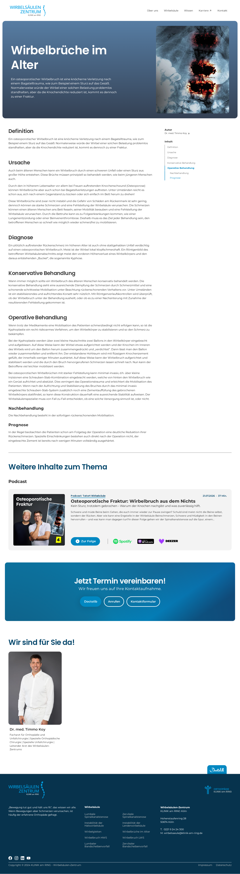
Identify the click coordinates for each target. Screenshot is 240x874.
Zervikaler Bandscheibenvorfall (135, 845)
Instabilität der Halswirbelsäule (94, 824)
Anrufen (114, 601)
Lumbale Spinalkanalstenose (96, 815)
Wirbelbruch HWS (96, 837)
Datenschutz (224, 865)
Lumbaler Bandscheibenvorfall (97, 845)
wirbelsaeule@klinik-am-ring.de (183, 833)
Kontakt (222, 10)
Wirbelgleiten (93, 831)
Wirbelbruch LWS (133, 837)
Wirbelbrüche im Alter (136, 831)
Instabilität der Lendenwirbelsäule (133, 824)
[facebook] (10, 858)
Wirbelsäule (171, 10)
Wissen (188, 10)
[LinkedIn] (22, 858)
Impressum (205, 865)
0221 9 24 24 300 (174, 829)
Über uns (152, 10)
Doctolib (90, 601)
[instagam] (16, 858)
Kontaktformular (143, 601)
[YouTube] (28, 858)
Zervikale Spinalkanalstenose (134, 815)
